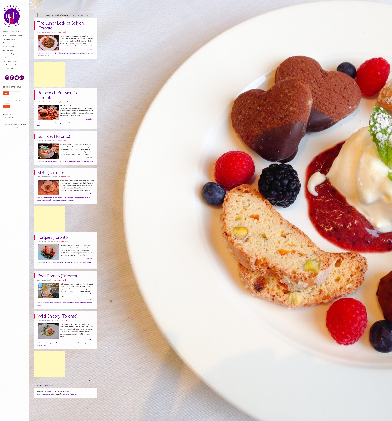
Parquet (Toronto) (53, 237)
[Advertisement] (49, 74)
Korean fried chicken (75, 123)
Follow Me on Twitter (10, 61)
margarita (85, 123)
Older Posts (93, 381)
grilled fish (81, 197)
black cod (51, 262)
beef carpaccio (47, 53)
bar (55, 302)
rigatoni (85, 161)
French (66, 262)
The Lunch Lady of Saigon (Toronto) (60, 25)
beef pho (54, 53)
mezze (39, 200)
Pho (91, 53)
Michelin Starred (8, 46)
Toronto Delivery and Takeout (13, 35)
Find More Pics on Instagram (12, 65)
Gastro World (62, 32)
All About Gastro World (11, 32)
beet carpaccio (59, 197)
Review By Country (9, 39)
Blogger (15, 127)
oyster (71, 262)
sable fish (76, 262)
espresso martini (71, 53)
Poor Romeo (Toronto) (57, 276)
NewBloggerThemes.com (69, 394)
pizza (80, 161)
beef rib (45, 343)
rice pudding (49, 200)
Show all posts (83, 15)
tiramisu (90, 161)
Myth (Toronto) (50, 172)
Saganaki (56, 200)
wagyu (47, 55)
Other (5, 57)
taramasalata (63, 200)
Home (62, 381)
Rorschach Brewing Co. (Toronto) (58, 95)
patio (91, 302)
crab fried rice (61, 53)
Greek (76, 197)
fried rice (79, 53)
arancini (45, 161)
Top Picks (6, 43)
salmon (91, 343)
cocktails (56, 161)
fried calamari (74, 161)
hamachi (87, 197)
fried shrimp (85, 53)
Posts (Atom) (48, 385)
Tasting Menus (8, 50)
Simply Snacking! (8, 54)
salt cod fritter (84, 262)
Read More (89, 49)
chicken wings (60, 302)
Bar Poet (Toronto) (53, 136)
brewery (45, 123)
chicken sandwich (53, 123)
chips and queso (69, 302)
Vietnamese (40, 55)
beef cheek (51, 197)
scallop (39, 345)
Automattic (46, 394)
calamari (51, 161)
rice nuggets (84, 343)
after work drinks (48, 302)
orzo (43, 200)
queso (39, 305)
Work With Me (8, 68)
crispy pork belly (52, 343)
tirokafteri (71, 200)
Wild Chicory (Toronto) (57, 316)
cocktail (77, 302)
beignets (45, 262)
